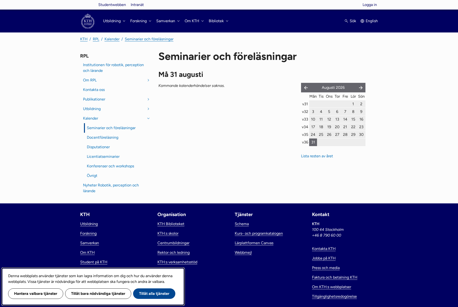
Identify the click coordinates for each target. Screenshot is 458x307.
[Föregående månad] (304, 87)
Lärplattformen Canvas (254, 243)
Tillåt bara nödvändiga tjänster (98, 293)
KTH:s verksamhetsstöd (177, 262)
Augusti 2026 (333, 87)
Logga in (370, 4)
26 (329, 134)
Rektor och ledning (173, 252)
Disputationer (98, 147)
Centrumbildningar (173, 243)
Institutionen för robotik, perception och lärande (113, 68)
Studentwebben (112, 4)
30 (361, 134)
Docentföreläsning (102, 137)
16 (361, 119)
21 (345, 127)
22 (353, 127)
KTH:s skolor (167, 233)
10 (313, 119)
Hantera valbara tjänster (35, 293)
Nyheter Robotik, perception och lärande (111, 188)
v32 (305, 111)
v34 (305, 127)
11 (321, 119)
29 (353, 134)
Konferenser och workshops (110, 166)
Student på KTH (93, 262)
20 (337, 127)
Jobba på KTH (324, 258)
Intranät (137, 4)
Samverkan (89, 243)
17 (313, 127)
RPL (96, 39)
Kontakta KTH (324, 248)
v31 (305, 104)
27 (337, 134)
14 (345, 119)
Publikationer (94, 99)
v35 (305, 134)
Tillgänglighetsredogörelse (334, 296)
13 (337, 119)
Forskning (88, 233)
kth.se (88, 4)
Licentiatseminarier (103, 156)
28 (345, 134)
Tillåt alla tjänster (154, 293)
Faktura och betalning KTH (334, 277)
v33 (305, 119)
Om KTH (87, 252)
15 (353, 119)
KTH (84, 39)
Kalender (112, 39)
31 (313, 142)
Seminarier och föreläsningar (149, 39)
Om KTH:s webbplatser (331, 287)
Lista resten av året (317, 156)
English (372, 21)
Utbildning (92, 108)
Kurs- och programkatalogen (259, 233)
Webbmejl (243, 252)
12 (329, 119)
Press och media (326, 267)
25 (321, 134)
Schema (242, 224)
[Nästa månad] (361, 87)
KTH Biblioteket (170, 224)
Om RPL (90, 80)
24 (313, 134)
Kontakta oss (94, 89)
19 (329, 127)
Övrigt (92, 175)
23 (361, 127)
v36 (305, 142)
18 (321, 127)
